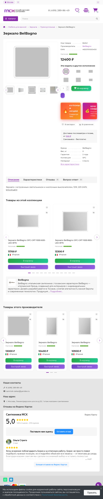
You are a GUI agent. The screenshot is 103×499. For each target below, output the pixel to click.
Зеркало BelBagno (14, 342)
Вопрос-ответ (72, 179)
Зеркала (33, 27)
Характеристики (32, 179)
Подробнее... (56, 291)
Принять (92, 492)
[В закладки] (47, 207)
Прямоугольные (47, 27)
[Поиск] (97, 18)
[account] (98, 2)
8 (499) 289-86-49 (14, 387)
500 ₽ (68, 136)
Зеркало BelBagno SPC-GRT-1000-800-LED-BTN (73, 241)
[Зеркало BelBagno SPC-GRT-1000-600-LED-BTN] (28, 221)
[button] (47, 372)
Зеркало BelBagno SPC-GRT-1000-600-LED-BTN (26, 241)
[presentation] (6, 90)
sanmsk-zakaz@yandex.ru (18, 391)
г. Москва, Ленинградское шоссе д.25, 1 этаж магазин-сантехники (37, 401)
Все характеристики (70, 164)
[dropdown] (18, 2)
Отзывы (52, 179)
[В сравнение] (47, 212)
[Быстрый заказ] (63, 95)
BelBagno (86, 46)
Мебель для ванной (17, 27)
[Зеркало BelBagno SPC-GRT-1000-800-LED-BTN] (75, 221)
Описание (13, 179)
